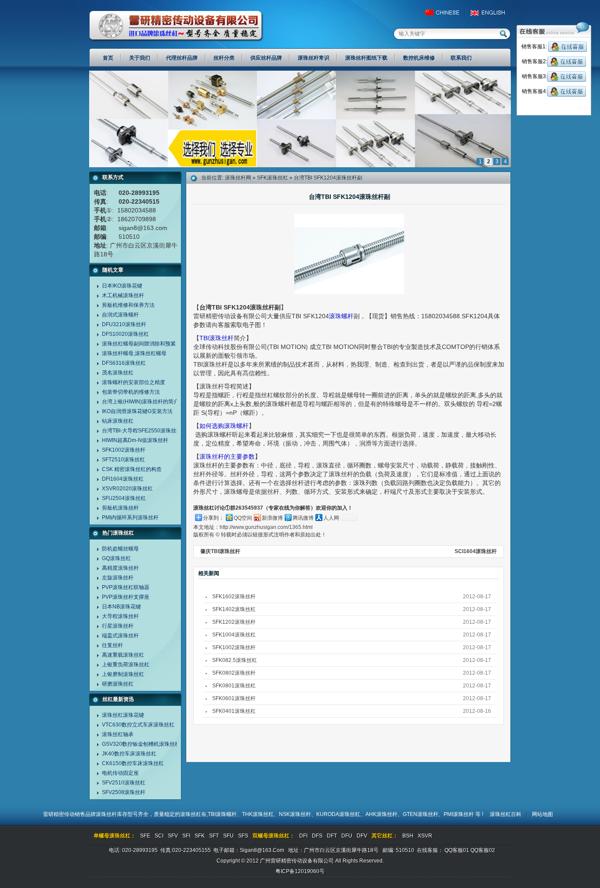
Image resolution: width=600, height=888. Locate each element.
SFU (228, 836)
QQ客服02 (482, 850)
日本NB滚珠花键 (121, 607)
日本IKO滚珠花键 (122, 286)
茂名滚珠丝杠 (118, 373)
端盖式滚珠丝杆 (120, 636)
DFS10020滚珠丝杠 (125, 334)
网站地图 (542, 814)
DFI (303, 836)
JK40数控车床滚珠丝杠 (129, 754)
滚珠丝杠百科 (505, 814)
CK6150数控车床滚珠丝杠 (133, 763)
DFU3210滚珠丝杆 (124, 324)
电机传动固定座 (120, 773)
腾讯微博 (303, 518)
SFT (214, 836)
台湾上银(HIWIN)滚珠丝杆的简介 (140, 402)
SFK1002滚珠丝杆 (123, 450)
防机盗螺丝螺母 (120, 549)
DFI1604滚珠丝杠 (123, 479)
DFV (362, 836)
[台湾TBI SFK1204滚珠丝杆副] (300, 165)
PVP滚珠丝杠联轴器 (125, 587)
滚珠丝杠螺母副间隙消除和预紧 (139, 344)
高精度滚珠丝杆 (120, 568)
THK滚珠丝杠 (258, 814)
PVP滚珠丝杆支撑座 (125, 597)
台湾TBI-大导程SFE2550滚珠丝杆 (141, 431)
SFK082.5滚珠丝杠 (234, 660)
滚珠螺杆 (341, 316)
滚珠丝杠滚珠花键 (123, 715)
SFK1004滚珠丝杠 (234, 635)
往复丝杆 (112, 645)
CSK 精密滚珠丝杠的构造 (132, 469)
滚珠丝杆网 (238, 178)
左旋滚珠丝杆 (118, 578)
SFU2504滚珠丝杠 (124, 498)
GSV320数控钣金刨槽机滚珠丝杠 (141, 744)
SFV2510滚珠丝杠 (123, 783)
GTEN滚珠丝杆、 (423, 814)
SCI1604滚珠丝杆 (476, 551)
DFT (332, 836)
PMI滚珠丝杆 (459, 814)
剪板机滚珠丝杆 (120, 508)
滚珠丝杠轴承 (118, 734)
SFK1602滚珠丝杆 (234, 596)
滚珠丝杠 (190, 814)
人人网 (331, 518)
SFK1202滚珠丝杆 (234, 622)
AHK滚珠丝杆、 (384, 814)
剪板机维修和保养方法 (128, 305)
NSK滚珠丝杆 (295, 814)
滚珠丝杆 (106, 814)
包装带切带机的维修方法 (131, 392)
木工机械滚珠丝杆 (123, 295)
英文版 (490, 13)
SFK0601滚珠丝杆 (234, 698)
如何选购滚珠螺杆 (224, 425)
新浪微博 (272, 518)
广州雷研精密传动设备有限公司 (176, 26)
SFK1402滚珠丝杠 (234, 609)
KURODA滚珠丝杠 (338, 814)
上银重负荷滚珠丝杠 (125, 665)
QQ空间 (243, 518)
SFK (200, 836)
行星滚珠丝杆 (118, 626)
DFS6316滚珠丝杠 (124, 363)
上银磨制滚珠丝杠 (123, 674)
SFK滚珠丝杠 (272, 178)
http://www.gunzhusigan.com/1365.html (266, 527)
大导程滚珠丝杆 (120, 616)
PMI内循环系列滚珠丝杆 (130, 517)
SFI (186, 836)
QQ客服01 (457, 850)
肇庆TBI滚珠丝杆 (220, 551)
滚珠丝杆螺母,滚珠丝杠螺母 (134, 353)
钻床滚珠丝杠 (118, 421)
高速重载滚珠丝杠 (123, 655)
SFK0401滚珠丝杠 (234, 711)
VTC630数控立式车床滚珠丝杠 (138, 725)
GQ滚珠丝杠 (116, 558)
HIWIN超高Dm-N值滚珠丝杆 (135, 440)
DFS (317, 836)
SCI (159, 836)
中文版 (446, 13)
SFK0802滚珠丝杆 (234, 673)
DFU (346, 836)
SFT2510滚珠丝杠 (123, 460)
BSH (407, 836)
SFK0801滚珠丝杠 (234, 686)
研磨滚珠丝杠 (118, 684)
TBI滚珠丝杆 (216, 338)
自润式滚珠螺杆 (120, 315)
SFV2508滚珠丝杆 (123, 792)
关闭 (583, 109)
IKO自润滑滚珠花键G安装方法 (137, 411)
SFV (173, 836)
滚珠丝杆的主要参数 (227, 456)
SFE (145, 836)
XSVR (425, 836)
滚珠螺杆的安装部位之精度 (133, 382)
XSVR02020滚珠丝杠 (127, 488)
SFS (243, 836)
